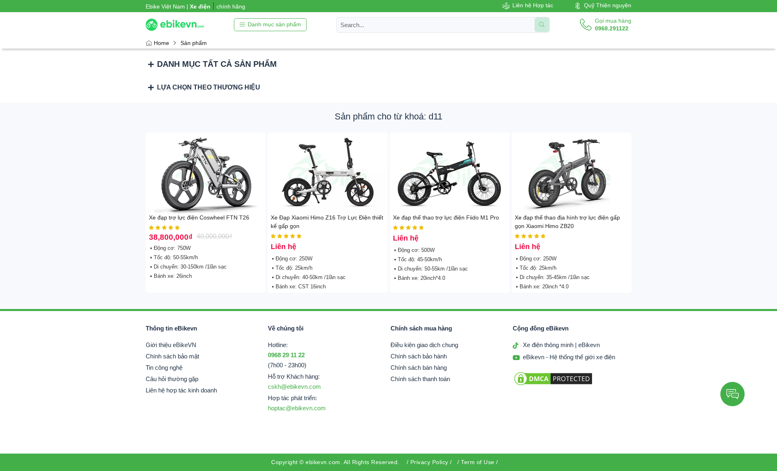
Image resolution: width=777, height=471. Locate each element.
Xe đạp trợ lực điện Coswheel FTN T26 (199, 217)
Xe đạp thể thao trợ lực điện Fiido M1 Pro (446, 217)
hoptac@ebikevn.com (297, 408)
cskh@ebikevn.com (294, 387)
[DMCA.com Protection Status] (553, 384)
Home (161, 43)
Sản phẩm (193, 43)
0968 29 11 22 (286, 355)
